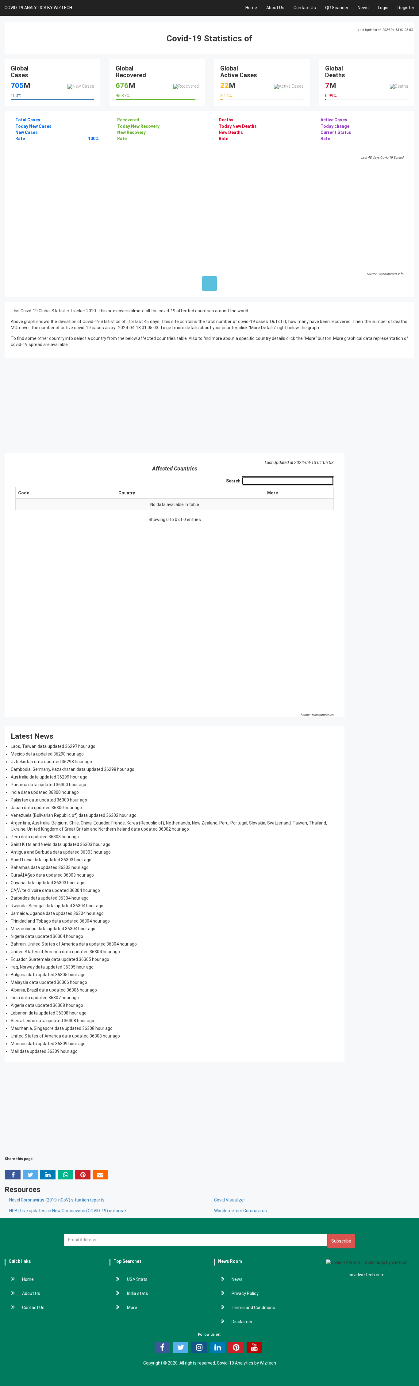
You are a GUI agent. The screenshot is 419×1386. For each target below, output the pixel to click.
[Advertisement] (209, 406)
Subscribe (341, 1241)
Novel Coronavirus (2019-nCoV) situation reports (57, 1200)
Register (406, 7)
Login (383, 7)
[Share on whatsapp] (65, 1174)
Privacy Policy (245, 1293)
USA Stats (137, 1279)
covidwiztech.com (366, 1274)
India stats (137, 1293)
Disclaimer (242, 1321)
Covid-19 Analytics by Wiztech (246, 1363)
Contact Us (305, 7)
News (363, 7)
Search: (234, 480)
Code (23, 492)
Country (126, 492)
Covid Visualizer (229, 1200)
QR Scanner (336, 7)
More (272, 492)
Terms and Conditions (253, 1307)
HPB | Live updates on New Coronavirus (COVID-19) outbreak (68, 1210)
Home (251, 7)
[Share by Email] (100, 1174)
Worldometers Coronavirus (240, 1210)
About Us (275, 7)
